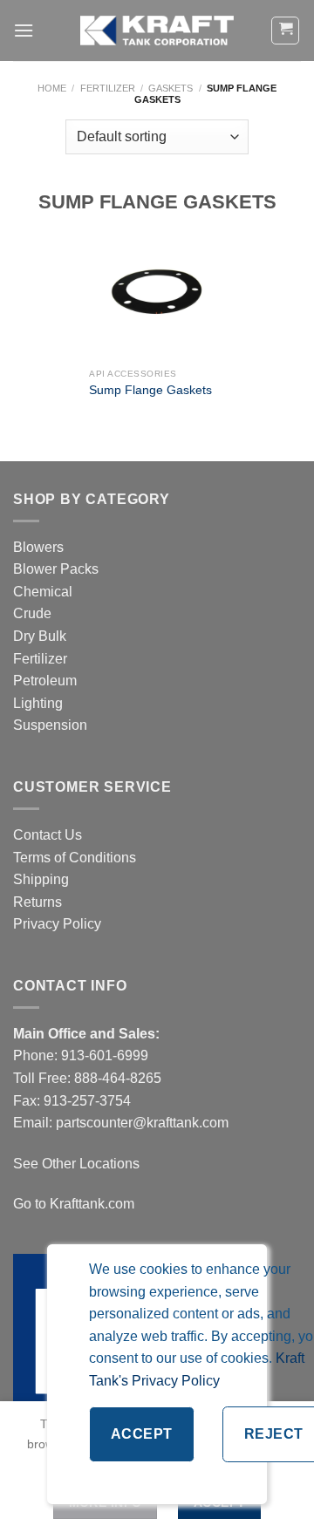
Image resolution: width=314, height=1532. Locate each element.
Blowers (40, 547)
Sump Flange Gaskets (150, 390)
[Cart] (285, 30)
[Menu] (23, 30)
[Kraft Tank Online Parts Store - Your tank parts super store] (157, 30)
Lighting (38, 703)
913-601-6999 (104, 1055)
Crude (32, 613)
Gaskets (170, 88)
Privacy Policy (57, 923)
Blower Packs (56, 569)
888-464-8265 (117, 1078)
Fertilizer (107, 88)
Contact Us (47, 834)
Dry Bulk (39, 636)
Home (52, 88)
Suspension (50, 725)
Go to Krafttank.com (73, 1203)
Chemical (42, 591)
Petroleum (45, 680)
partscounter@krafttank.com (142, 1122)
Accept (142, 1433)
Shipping (41, 879)
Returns (37, 902)
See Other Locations (76, 1163)
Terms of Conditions (74, 857)
